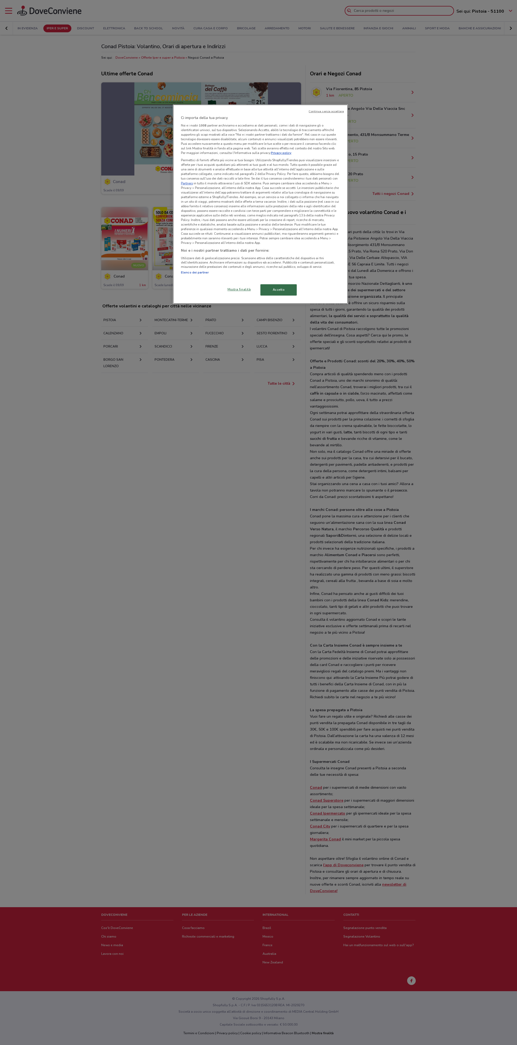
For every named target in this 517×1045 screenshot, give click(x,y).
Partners (187, 183)
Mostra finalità (239, 289)
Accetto (279, 289)
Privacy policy (281, 153)
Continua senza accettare (326, 111)
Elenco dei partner (195, 272)
